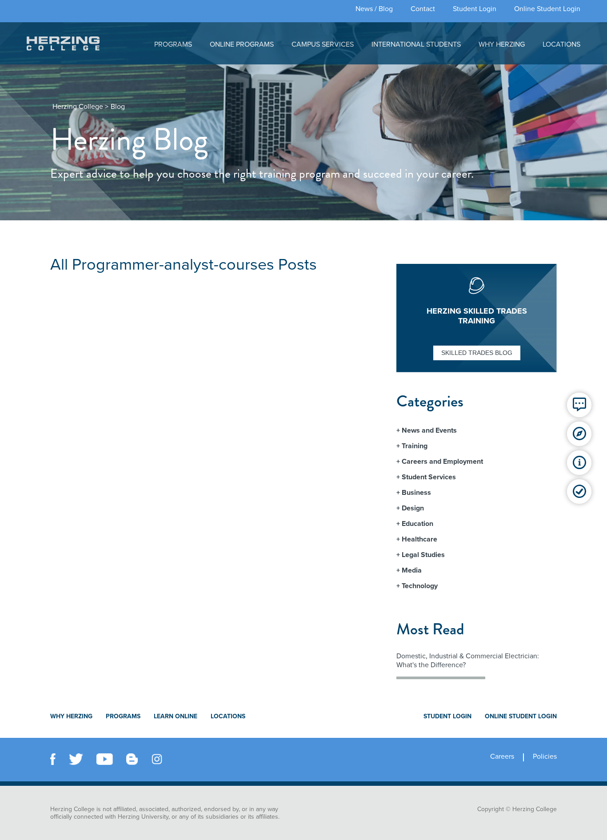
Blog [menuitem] (118, 106)
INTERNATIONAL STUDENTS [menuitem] (416, 44)
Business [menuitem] (416, 492)
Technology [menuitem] (420, 585)
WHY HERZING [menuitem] (502, 44)
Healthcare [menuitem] (419, 539)
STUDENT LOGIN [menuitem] (447, 716)
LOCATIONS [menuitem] (561, 44)
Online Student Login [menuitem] (547, 8)
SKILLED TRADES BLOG (476, 352)
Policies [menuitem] (545, 756)
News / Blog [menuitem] (374, 8)
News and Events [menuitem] (429, 430)
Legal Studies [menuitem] (423, 554)
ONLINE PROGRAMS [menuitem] (242, 44)
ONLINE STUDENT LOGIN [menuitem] (521, 716)
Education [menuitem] (417, 523)
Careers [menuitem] (502, 756)
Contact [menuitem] (423, 8)
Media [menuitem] (412, 570)
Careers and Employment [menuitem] (442, 461)
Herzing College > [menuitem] (80, 106)
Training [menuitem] (414, 446)
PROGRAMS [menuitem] (173, 44)
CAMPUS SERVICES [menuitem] (323, 44)
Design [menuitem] (413, 508)
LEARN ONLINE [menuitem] (175, 716)
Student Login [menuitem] (474, 8)
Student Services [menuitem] (429, 477)
